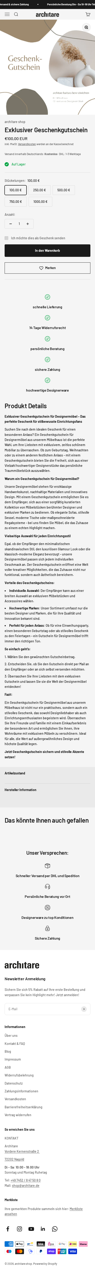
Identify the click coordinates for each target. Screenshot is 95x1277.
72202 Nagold (14, 1159)
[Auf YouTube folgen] (31, 1229)
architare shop (15, 122)
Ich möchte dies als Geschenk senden (38, 238)
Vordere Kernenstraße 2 (22, 1151)
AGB (8, 1067)
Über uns (11, 1035)
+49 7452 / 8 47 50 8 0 (26, 1180)
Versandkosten (27, 144)
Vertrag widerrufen (18, 1115)
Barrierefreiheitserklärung (23, 1107)
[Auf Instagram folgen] (19, 1229)
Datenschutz (14, 1083)
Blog (8, 1051)
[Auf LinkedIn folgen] (43, 1229)
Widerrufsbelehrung (19, 1075)
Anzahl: (10, 214)
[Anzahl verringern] (10, 223)
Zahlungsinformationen (21, 1091)
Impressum (13, 1059)
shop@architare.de (25, 1185)
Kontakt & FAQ (15, 1044)
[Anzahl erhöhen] (27, 223)
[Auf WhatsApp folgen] (55, 1229)
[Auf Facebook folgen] (8, 1229)
